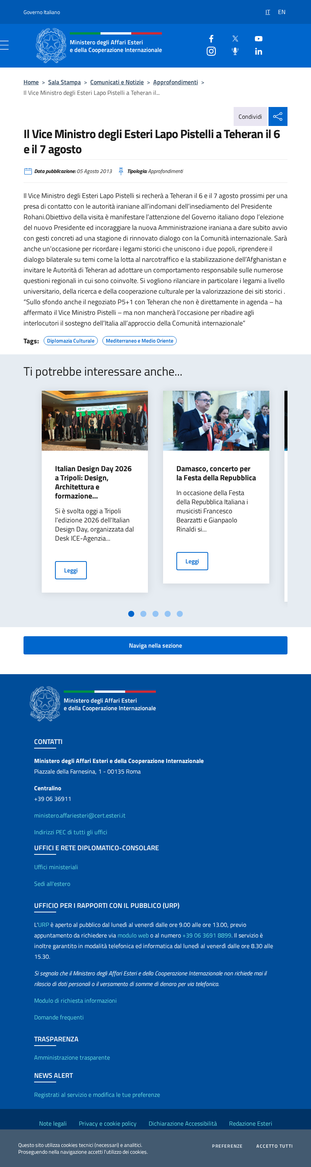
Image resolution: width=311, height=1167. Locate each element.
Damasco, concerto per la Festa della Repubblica (216, 473)
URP (43, 924)
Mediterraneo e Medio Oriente (139, 340)
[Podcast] (232, 50)
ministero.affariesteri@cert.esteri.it (80, 815)
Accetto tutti (274, 1146)
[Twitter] (232, 38)
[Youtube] (255, 38)
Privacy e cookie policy (108, 1123)
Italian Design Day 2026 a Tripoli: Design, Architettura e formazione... (93, 482)
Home (31, 82)
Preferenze (227, 1146)
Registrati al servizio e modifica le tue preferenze (97, 1094)
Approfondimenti (175, 82)
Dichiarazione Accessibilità (183, 1123)
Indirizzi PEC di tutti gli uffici (70, 832)
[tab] (131, 614)
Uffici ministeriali (56, 866)
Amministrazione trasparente (72, 1057)
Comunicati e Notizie (117, 82)
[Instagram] (208, 50)
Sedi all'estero (52, 883)
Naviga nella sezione (155, 645)
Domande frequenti (59, 1017)
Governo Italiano (42, 12)
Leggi (71, 570)
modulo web (133, 935)
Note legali (53, 1123)
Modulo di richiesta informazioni (75, 1000)
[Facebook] (208, 38)
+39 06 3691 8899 (206, 935)
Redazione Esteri (250, 1123)
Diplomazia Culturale (70, 340)
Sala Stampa (64, 82)
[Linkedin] (255, 50)
